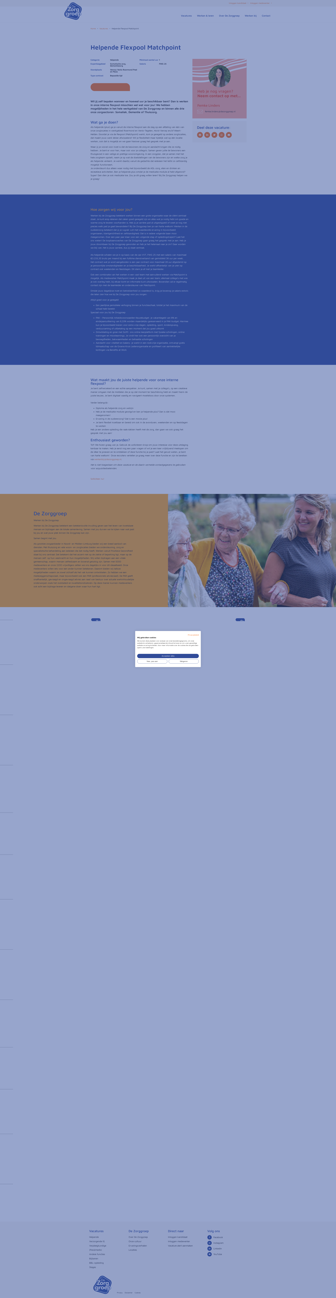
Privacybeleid (193, 635)
